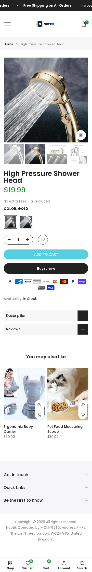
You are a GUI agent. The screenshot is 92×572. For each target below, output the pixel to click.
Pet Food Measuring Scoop (65, 429)
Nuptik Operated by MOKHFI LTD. (33, 527)
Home (8, 44)
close (87, 5)
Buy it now (46, 268)
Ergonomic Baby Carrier (18, 429)
